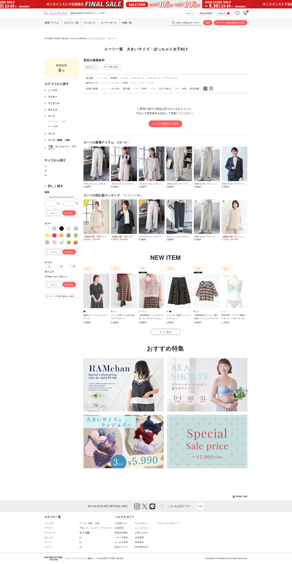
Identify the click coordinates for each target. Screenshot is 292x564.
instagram (137, 506)
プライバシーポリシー (168, 523)
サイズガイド (141, 523)
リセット (54, 213)
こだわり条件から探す (165, 123)
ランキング (89, 22)
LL (46, 166)
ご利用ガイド (121, 523)
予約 (142, 83)
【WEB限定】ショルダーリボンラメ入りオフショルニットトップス (151, 318)
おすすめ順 (102, 78)
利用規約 (139, 542)
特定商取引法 (141, 547)
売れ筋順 (124, 78)
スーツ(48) (53, 126)
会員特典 (119, 528)
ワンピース (50, 533)
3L (46, 170)
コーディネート (109, 22)
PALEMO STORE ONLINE (56, 39)
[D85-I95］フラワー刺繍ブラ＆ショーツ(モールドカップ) (234, 318)
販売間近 (115, 83)
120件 (152, 88)
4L (46, 175)
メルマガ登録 (121, 537)
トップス (49, 523)
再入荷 (151, 83)
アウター (49, 528)
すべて (105, 83)
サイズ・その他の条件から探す (230, 22)
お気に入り (237, 13)
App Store (200, 506)
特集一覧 (127, 22)
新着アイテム (52, 22)
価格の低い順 (138, 78)
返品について (121, 547)
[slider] (47, 197)
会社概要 (139, 537)
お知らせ (223, 13)
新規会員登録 (206, 13)
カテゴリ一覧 (71, 22)
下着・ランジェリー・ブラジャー (95, 528)
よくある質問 (121, 542)
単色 (177, 88)
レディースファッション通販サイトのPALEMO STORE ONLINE (94, 558)
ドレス (48, 547)
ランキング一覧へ (132, 195)
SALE (134, 83)
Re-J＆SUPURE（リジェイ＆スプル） (88, 39)
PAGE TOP (241, 496)
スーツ (112, 39)
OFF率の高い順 (170, 78)
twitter (145, 506)
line (152, 506)
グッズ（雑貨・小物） (90, 523)
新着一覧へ (123, 142)
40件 (136, 88)
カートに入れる (245, 13)
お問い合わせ (141, 533)
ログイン (190, 13)
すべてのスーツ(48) (57, 121)
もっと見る (165, 332)
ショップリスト (142, 528)
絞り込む (69, 213)
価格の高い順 (154, 78)
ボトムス (49, 537)
